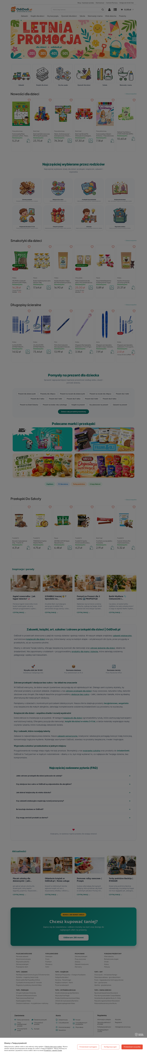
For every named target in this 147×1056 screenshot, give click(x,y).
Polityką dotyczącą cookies (53, 1046)
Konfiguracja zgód (110, 1047)
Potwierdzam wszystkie (132, 1047)
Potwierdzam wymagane (88, 1047)
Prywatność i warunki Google (53, 1050)
